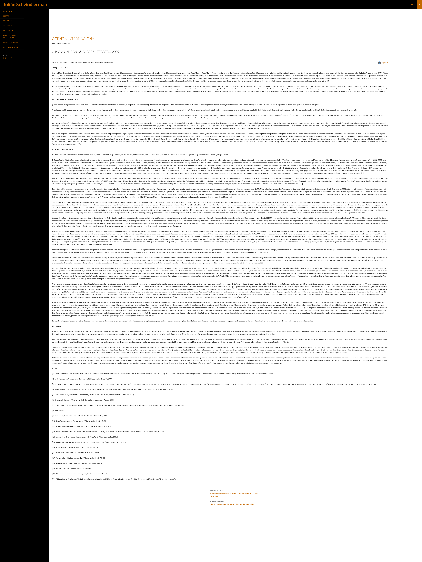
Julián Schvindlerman (25, 4)
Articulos (7, 26)
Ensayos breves (10, 21)
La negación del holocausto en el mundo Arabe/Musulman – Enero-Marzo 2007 (233, 493)
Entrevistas (8, 30)
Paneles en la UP (10, 42)
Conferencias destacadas (9, 36)
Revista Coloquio (11, 47)
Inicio (413, 4)
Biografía (7, 11)
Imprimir (384, 62)
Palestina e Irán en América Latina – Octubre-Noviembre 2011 (231, 503)
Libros (6, 16)
